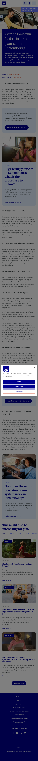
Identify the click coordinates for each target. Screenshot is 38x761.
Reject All (19, 381)
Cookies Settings (19, 391)
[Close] (34, 368)
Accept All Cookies (18, 386)
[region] (19, 380)
